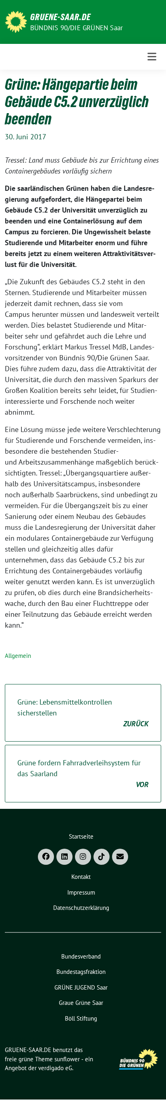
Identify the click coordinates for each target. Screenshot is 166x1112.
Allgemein (18, 655)
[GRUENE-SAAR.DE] (16, 21)
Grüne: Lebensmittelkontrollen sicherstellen (83, 712)
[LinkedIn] (64, 857)
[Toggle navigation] (152, 56)
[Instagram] (83, 857)
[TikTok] (101, 857)
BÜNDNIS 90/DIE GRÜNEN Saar (76, 27)
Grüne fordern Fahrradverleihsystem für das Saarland (83, 773)
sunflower (67, 1059)
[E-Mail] (120, 857)
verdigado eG (55, 1068)
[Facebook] (46, 857)
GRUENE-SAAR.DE (60, 17)
